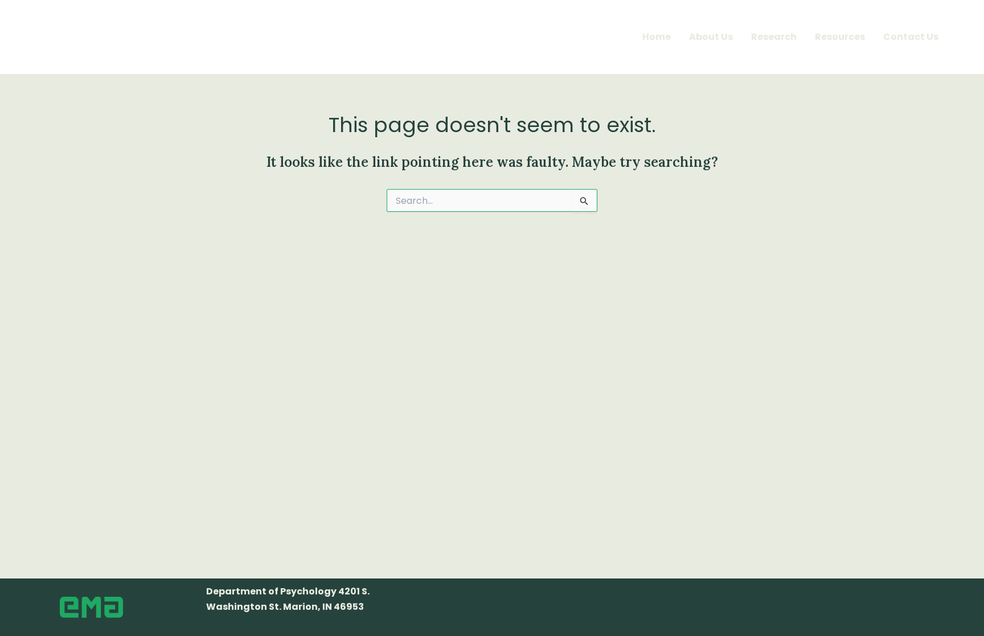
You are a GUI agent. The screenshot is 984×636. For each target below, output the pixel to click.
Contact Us (910, 36)
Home (656, 36)
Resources (840, 36)
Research (774, 36)
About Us (711, 36)
